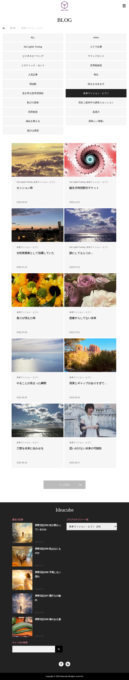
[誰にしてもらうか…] (90, 225)
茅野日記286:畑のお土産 (48, 619)
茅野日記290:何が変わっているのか (48, 527)
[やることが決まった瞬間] (37, 355)
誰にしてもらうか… (81, 253)
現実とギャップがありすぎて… (88, 383)
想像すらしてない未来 (82, 318)
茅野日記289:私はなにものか (48, 550)
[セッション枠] (37, 160)
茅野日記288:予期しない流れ (48, 574)
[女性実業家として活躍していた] (37, 225)
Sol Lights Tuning (25, 182)
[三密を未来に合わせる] (37, 420)
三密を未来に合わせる (30, 448)
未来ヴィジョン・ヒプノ (45, 182)
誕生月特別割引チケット (84, 187)
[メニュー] (124, 6)
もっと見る (64, 485)
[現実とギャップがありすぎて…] (90, 355)
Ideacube (65, 510)
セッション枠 (25, 187)
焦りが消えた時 (26, 318)
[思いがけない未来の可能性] (90, 420)
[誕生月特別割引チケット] (90, 160)
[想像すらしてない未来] (90, 290)
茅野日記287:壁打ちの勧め (48, 597)
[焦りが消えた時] (37, 290)
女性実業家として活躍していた (35, 253)
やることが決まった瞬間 (31, 383)
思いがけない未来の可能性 (85, 448)
